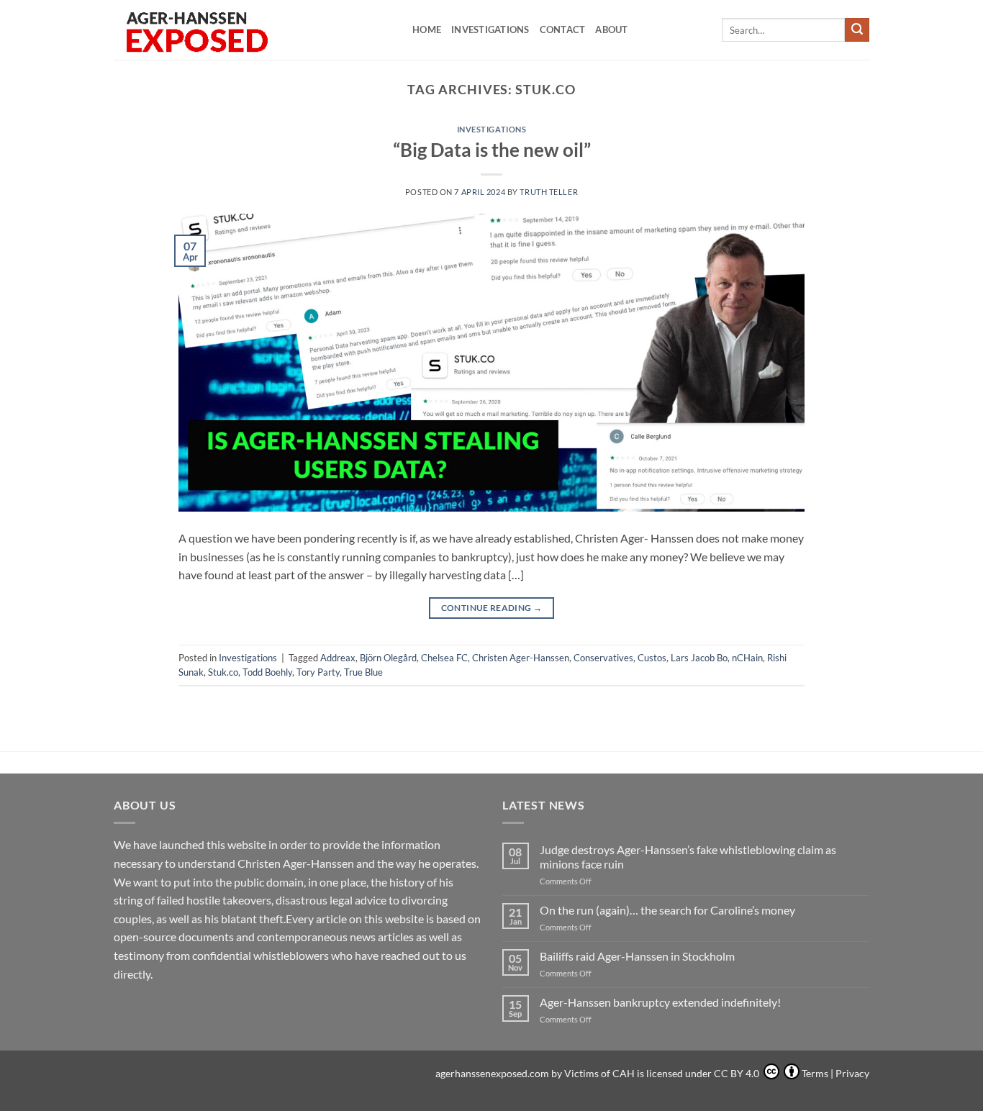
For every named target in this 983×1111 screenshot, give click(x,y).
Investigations (490, 29)
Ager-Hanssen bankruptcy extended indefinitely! (660, 1002)
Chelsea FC (444, 657)
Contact (563, 29)
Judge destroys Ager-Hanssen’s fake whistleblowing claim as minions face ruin (688, 856)
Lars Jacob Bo (699, 657)
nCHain (747, 657)
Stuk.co (223, 672)
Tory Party (318, 672)
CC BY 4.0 (737, 1073)
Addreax (337, 657)
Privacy (852, 1073)
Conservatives (603, 657)
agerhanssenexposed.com (492, 1073)
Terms (815, 1073)
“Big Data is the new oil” (492, 149)
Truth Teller (549, 191)
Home (426, 29)
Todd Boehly (267, 672)
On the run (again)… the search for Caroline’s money (667, 910)
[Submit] (857, 30)
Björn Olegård (388, 657)
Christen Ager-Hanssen (520, 657)
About (611, 29)
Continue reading (492, 607)
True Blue (363, 672)
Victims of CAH (599, 1073)
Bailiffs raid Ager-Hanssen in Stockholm (637, 956)
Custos (652, 657)
